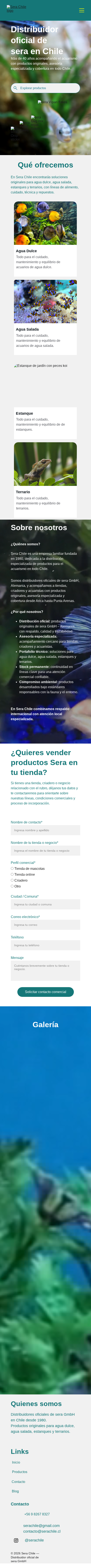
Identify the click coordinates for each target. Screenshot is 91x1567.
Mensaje (17, 958)
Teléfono (17, 937)
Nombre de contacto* (26, 822)
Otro (17, 886)
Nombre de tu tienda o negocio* (34, 842)
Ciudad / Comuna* (25, 896)
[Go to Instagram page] (16, 1540)
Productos (19, 1472)
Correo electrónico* (25, 917)
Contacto (18, 1482)
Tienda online (24, 874)
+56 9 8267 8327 (37, 1514)
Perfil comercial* (23, 863)
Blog (15, 1491)
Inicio (16, 1462)
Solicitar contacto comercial (45, 992)
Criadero (21, 880)
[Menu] (81, 10)
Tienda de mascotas (29, 868)
